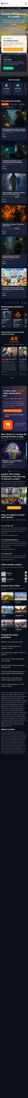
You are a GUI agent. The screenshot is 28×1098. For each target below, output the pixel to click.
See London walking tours (8, 549)
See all (3, 511)
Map (21, 107)
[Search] (22, 3)
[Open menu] (25, 3)
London (19, 8)
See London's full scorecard (12, 410)
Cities (2, 8)
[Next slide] (25, 362)
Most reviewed (13, 104)
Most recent (21, 104)
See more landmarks (14, 507)
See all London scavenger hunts (10, 535)
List (8, 107)
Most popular (5, 104)
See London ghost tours (8, 559)
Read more (4, 371)
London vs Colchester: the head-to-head (14, 415)
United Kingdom (10, 8)
